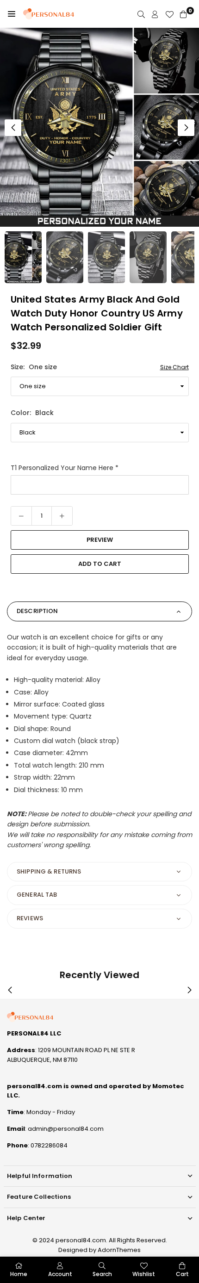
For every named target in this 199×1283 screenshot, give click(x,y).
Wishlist (143, 1274)
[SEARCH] (141, 14)
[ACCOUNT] (155, 14)
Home (18, 1274)
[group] (99, 127)
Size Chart (174, 367)
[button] (12, 14)
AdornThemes (119, 1250)
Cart (182, 1274)
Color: (32, 412)
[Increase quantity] (62, 516)
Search (102, 1274)
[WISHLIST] (169, 14)
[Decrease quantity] (21, 516)
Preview (100, 539)
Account (60, 1274)
